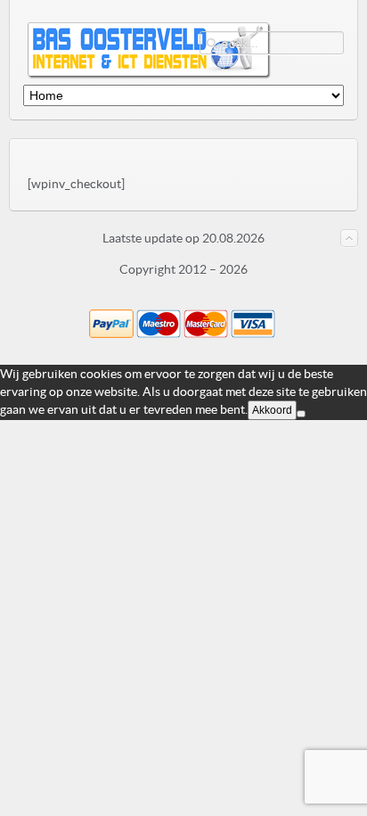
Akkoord (272, 410)
